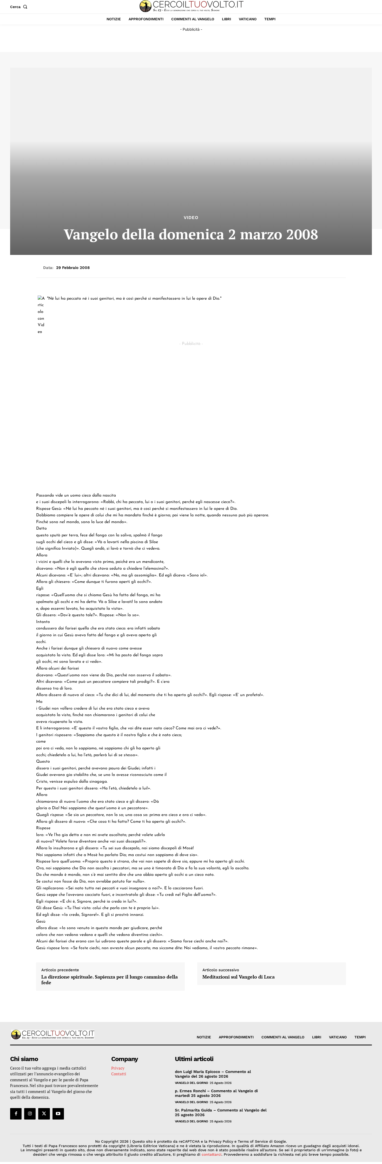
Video (191, 217)
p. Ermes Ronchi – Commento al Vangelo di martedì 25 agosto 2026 (216, 1093)
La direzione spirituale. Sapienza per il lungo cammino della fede (109, 979)
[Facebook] (16, 1113)
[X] (44, 1113)
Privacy (117, 1067)
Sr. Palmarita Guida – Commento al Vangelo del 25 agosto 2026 (221, 1112)
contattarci (211, 1154)
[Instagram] (30, 1113)
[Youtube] (58, 1113)
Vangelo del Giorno (191, 1082)
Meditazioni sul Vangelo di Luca (238, 977)
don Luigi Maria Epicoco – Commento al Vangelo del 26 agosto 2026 (213, 1073)
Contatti (118, 1073)
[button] (19, 6)
